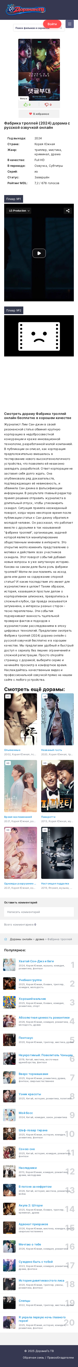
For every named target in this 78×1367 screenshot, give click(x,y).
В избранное (41, 113)
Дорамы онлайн (21, 939)
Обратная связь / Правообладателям (48, 1357)
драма (40, 939)
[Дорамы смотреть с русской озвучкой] (25, 11)
